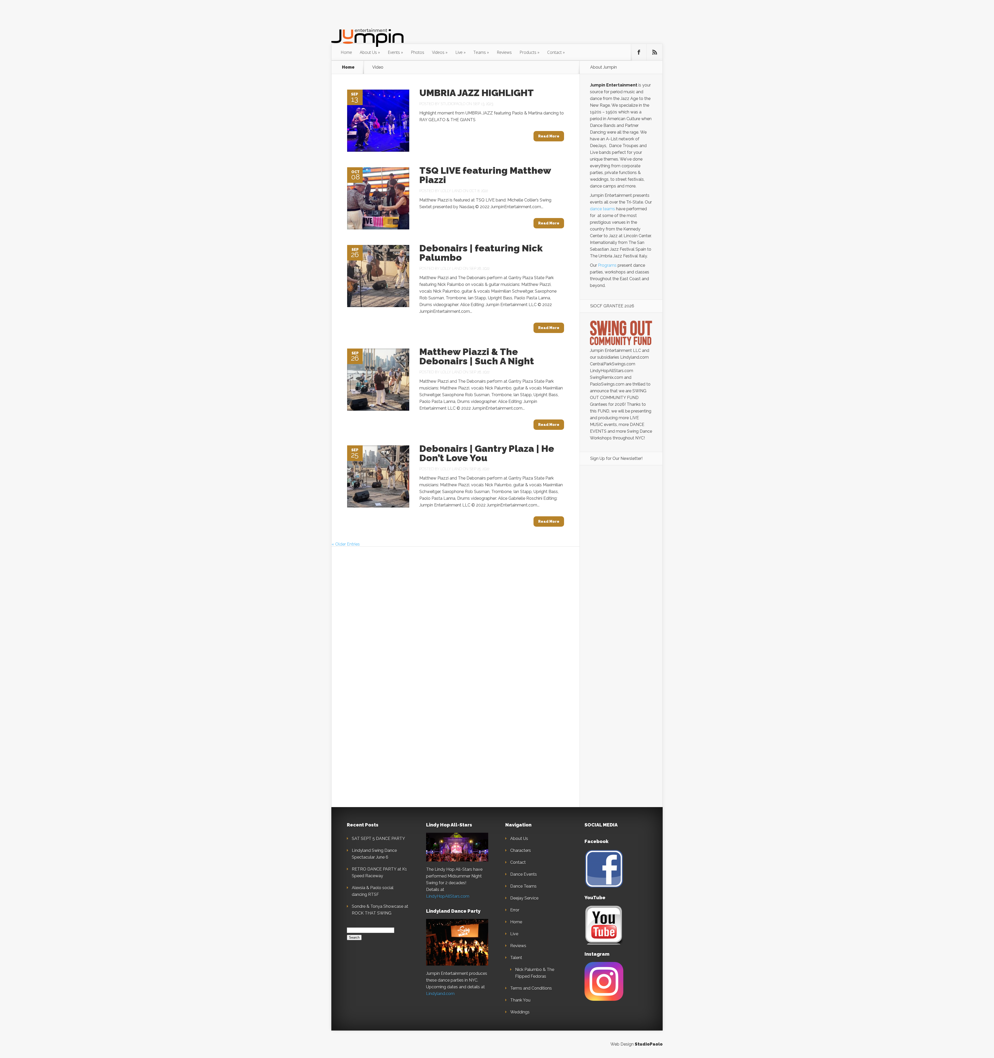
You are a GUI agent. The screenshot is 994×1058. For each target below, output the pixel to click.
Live (459, 52)
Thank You (520, 1000)
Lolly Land (451, 191)
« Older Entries (346, 544)
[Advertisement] (621, 558)
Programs (607, 265)
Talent (516, 957)
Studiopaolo (453, 104)
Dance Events (523, 874)
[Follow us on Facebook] (639, 52)
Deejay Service (524, 898)
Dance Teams (523, 886)
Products (528, 52)
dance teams (602, 208)
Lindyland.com (440, 993)
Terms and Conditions (531, 988)
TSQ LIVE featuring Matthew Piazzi (485, 175)
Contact (554, 52)
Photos (417, 52)
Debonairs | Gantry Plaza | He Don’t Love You (486, 453)
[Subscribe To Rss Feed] (654, 52)
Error (514, 910)
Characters (520, 850)
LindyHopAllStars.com (447, 896)
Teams (479, 52)
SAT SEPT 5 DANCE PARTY (378, 838)
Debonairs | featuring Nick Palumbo (481, 253)
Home (346, 52)
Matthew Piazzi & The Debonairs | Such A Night (476, 356)
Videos (438, 52)
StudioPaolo (649, 1044)
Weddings (520, 1012)
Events (394, 52)
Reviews (504, 52)
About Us (368, 52)
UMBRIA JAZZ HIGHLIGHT (476, 92)
